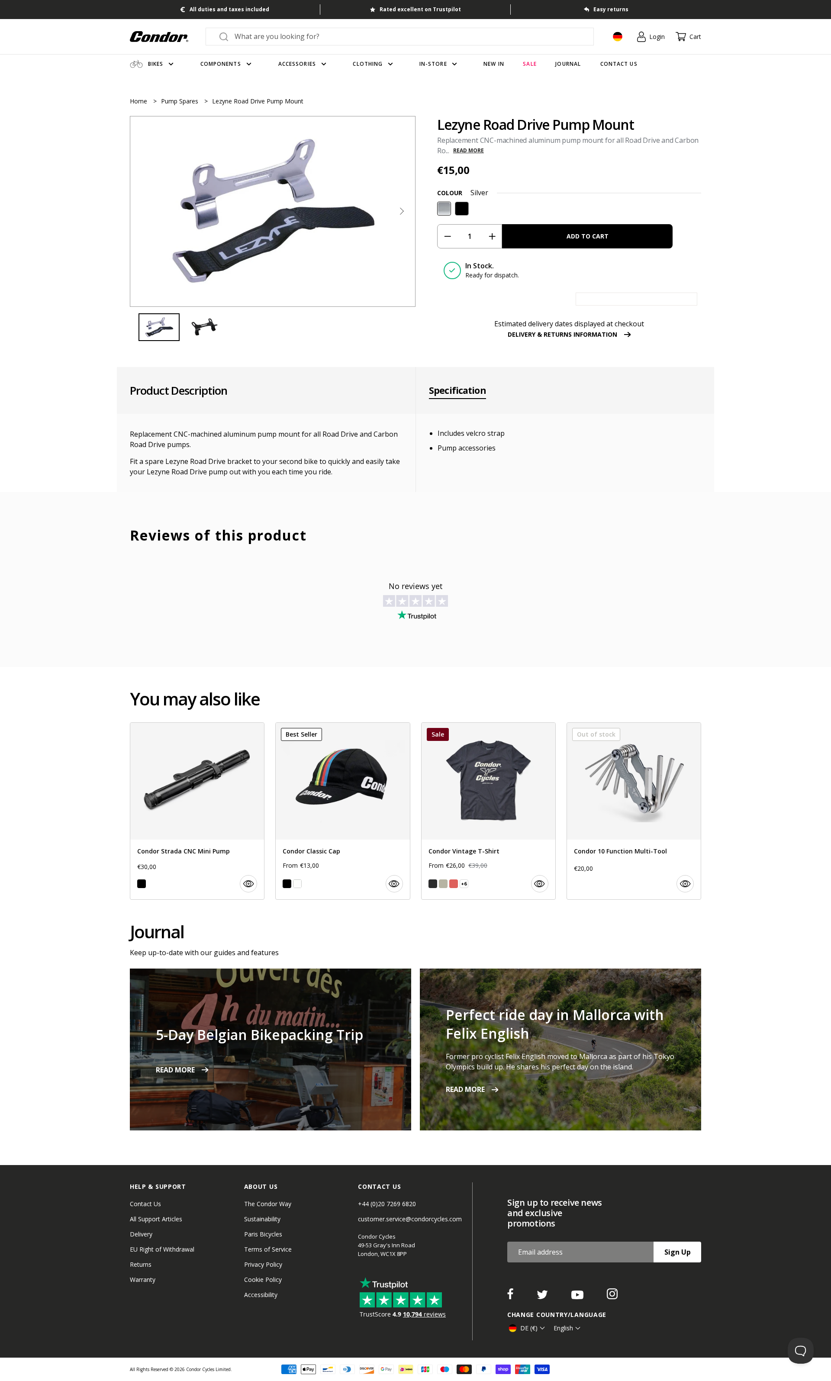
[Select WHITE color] (297, 883)
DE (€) (529, 1328)
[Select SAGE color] (443, 883)
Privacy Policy (263, 1264)
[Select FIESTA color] (453, 883)
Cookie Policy (263, 1279)
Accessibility (260, 1295)
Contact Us (145, 1204)
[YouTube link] (578, 1296)
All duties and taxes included (229, 9)
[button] (402, 211)
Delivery (141, 1234)
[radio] (444, 209)
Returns (140, 1264)
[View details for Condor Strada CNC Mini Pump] (197, 811)
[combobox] (407, 36)
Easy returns (610, 9)
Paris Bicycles (263, 1234)
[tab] (272, 211)
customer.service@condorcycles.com (410, 1219)
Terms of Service (268, 1249)
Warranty (142, 1279)
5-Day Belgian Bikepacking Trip (259, 1034)
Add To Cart (588, 236)
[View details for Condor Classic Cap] (342, 811)
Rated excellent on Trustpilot (420, 9)
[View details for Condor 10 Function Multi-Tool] (634, 811)
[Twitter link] (543, 1296)
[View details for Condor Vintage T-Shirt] (488, 811)
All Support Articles (156, 1219)
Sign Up (677, 1252)
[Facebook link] (511, 1296)
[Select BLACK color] (141, 883)
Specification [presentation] (457, 390)
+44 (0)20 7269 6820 (387, 1204)
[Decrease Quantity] (447, 236)
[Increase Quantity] (492, 236)
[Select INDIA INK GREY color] (432, 883)
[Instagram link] (612, 1296)
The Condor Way (267, 1204)
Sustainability (262, 1219)
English (563, 1328)
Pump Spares (180, 101)
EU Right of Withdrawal (162, 1249)
